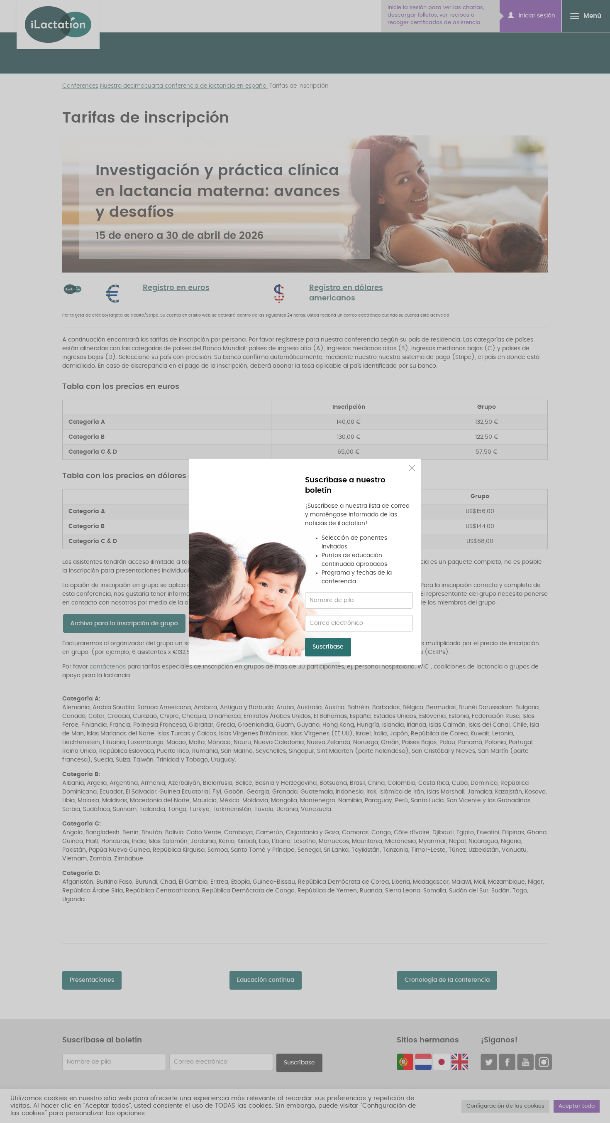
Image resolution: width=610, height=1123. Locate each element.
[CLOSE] (412, 468)
